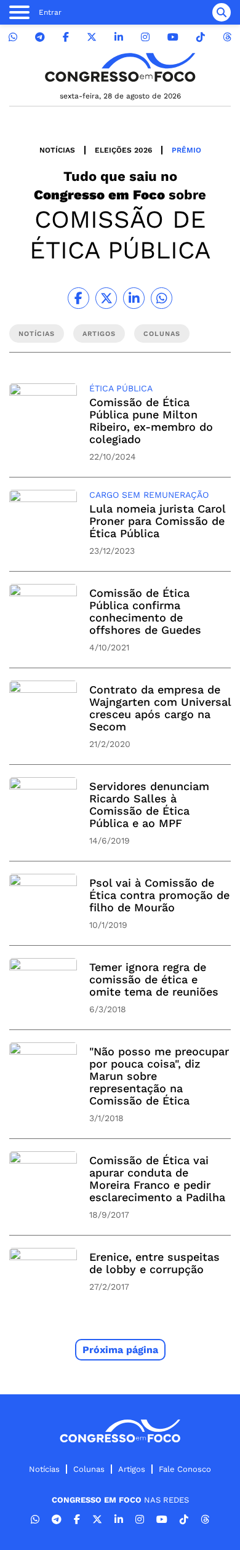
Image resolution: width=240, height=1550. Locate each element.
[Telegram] (40, 37)
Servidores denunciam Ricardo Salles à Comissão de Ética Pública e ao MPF (149, 804)
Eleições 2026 (123, 150)
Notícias (57, 150)
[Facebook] (66, 37)
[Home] (120, 67)
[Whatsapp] (13, 37)
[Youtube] (172, 37)
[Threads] (227, 37)
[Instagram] (145, 37)
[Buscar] (221, 12)
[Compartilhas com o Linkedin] (134, 298)
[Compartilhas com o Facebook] (78, 298)
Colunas (89, 1469)
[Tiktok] (200, 37)
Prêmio (186, 150)
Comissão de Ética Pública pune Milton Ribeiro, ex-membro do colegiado (151, 420)
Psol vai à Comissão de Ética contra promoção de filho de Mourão (159, 895)
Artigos (131, 1469)
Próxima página (120, 1350)
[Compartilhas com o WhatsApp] (161, 298)
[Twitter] (92, 37)
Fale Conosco (185, 1469)
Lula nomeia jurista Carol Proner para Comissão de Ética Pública (157, 521)
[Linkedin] (118, 37)
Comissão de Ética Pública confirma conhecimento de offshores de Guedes (145, 611)
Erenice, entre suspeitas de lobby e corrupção (154, 1263)
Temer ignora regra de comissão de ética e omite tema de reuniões (153, 979)
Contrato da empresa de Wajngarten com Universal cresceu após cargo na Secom (160, 708)
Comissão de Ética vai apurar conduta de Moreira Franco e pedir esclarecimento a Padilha (157, 1179)
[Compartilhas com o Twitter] (106, 298)
